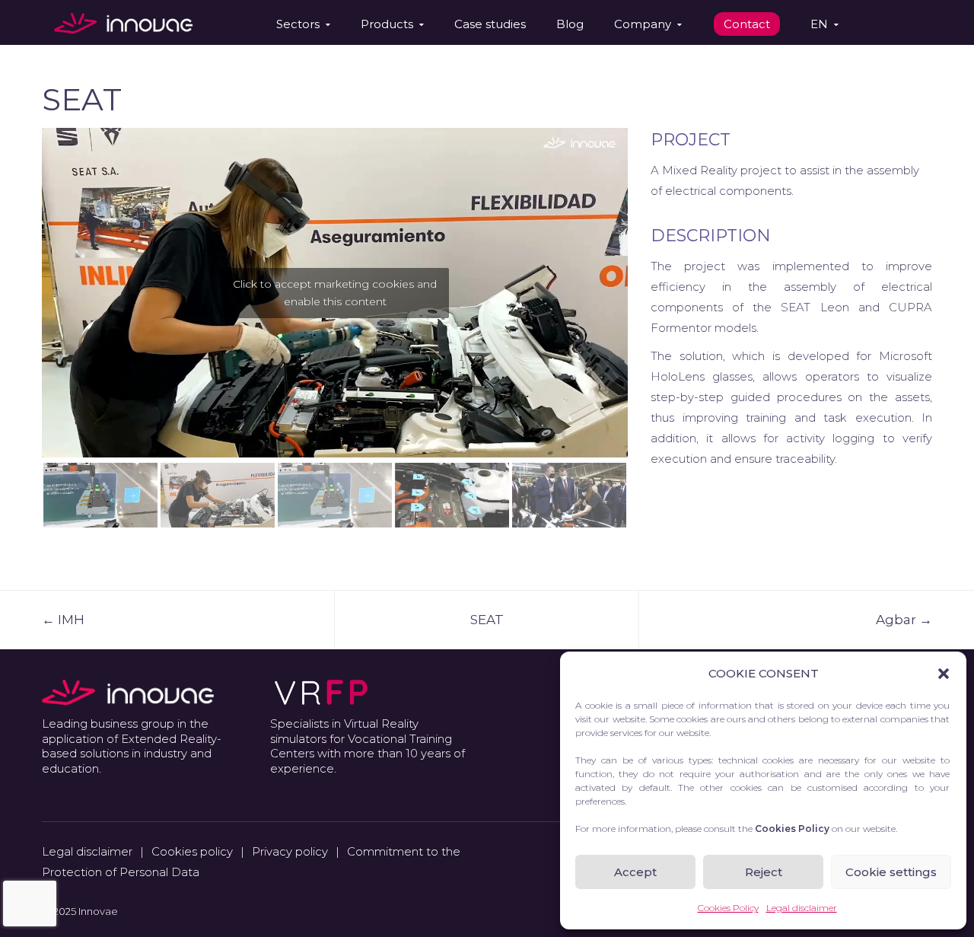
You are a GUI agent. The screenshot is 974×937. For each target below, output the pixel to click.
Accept (635, 872)
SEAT (487, 619)
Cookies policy (192, 851)
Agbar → (904, 619)
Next (650, 288)
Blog (570, 24)
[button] (943, 673)
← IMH (63, 619)
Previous (19, 288)
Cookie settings (891, 872)
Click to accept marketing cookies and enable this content (335, 292)
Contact (747, 24)
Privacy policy (290, 851)
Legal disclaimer (801, 907)
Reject (763, 872)
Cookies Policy (728, 907)
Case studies (490, 24)
